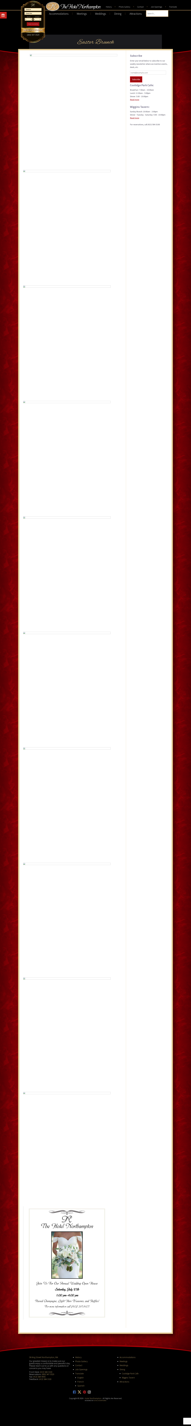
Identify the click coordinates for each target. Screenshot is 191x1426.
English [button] (80, 1377)
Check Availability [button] (33, 24)
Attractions (124, 1381)
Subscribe (136, 79)
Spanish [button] (81, 1385)
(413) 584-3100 (46, 1372)
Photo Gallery (81, 1361)
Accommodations (128, 1357)
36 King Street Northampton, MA (43, 1357)
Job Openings (81, 1369)
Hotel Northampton (73, 6)
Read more (134, 99)
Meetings (123, 1361)
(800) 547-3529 (48, 1374)
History (78, 1357)
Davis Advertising (100, 1400)
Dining (122, 1369)
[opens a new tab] (75, 1392)
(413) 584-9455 (39, 1376)
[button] (173, 6)
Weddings (124, 1365)
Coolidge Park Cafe (130, 1373)
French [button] (80, 1381)
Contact (78, 1365)
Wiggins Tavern (128, 1377)
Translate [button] (79, 1373)
